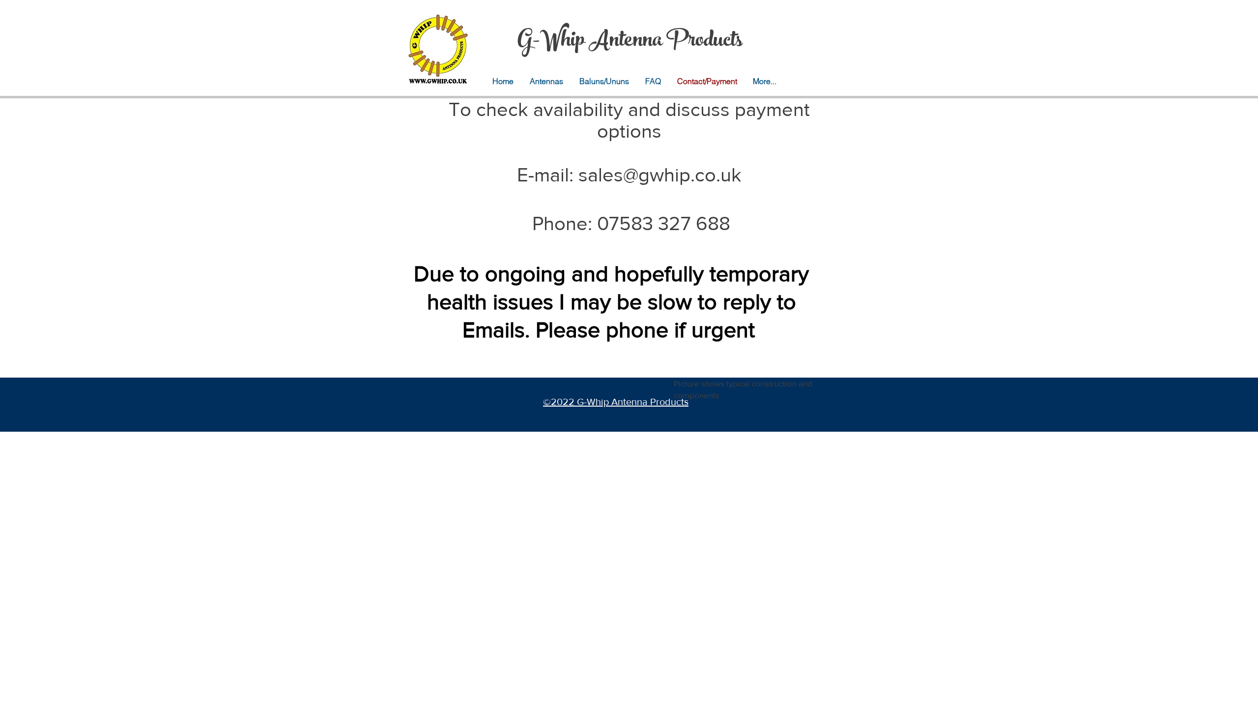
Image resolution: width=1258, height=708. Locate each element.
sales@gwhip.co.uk (660, 174)
